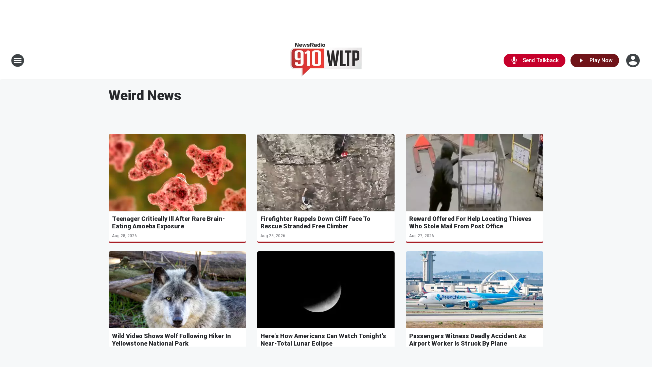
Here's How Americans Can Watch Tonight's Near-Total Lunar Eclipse (323, 339)
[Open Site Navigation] (17, 60)
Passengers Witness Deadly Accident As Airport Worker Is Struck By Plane (467, 339)
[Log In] (633, 60)
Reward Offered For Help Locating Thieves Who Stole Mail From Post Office (470, 222)
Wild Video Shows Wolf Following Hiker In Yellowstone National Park (171, 339)
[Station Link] (326, 60)
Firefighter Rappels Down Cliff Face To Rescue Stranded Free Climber (315, 222)
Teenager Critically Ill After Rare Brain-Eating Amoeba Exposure (168, 222)
